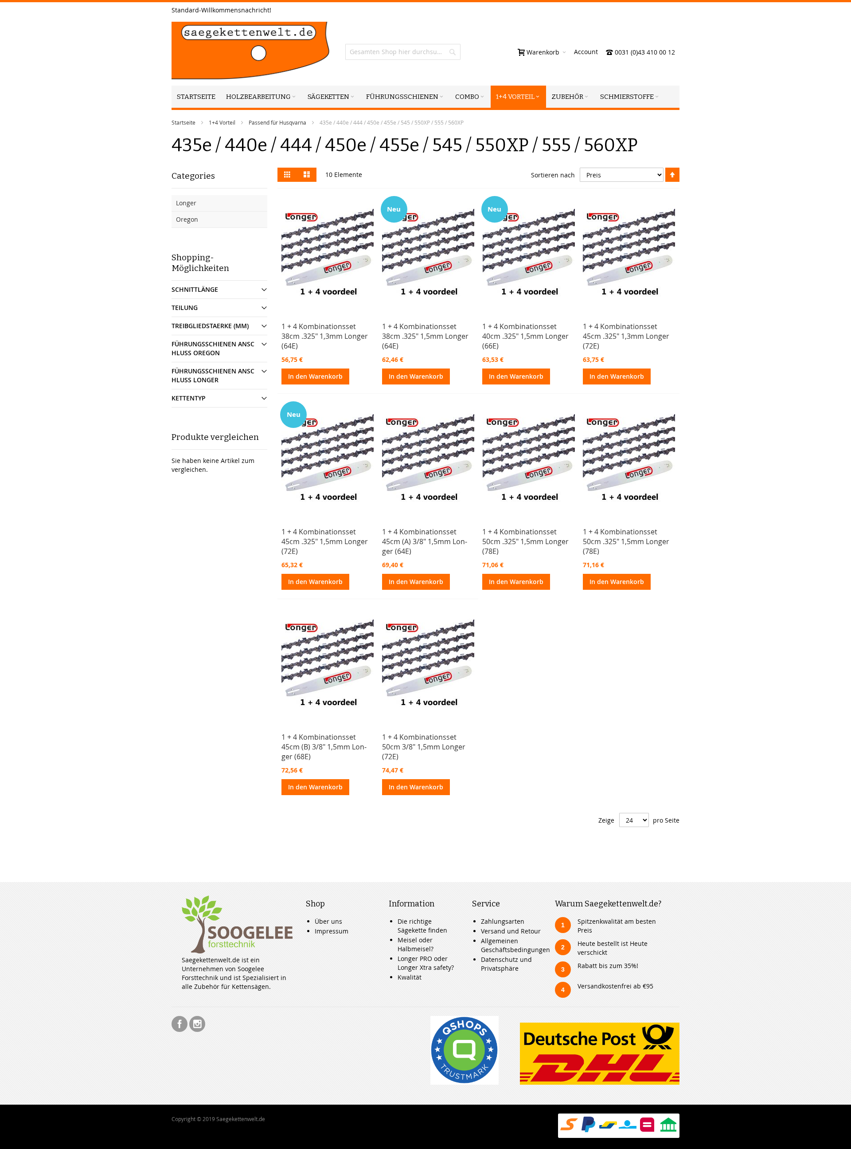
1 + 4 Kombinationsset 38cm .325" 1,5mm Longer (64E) (425, 336)
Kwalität (410, 977)
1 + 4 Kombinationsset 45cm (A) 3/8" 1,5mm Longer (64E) (424, 541)
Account (586, 51)
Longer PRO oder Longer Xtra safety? (426, 963)
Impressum (331, 931)
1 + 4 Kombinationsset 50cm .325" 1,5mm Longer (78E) (525, 541)
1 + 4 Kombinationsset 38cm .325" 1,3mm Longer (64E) (324, 336)
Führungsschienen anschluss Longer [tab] (213, 375)
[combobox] (403, 52)
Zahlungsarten (502, 921)
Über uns (328, 921)
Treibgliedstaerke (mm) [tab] (210, 326)
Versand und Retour (511, 931)
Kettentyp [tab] (189, 398)
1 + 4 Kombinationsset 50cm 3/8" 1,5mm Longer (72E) (423, 746)
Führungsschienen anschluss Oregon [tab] (213, 348)
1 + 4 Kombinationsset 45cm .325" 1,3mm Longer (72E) (626, 336)
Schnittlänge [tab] (195, 289)
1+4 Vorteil (222, 122)
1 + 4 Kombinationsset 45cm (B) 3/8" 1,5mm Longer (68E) (324, 746)
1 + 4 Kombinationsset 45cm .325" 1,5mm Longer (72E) (324, 541)
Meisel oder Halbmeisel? (415, 944)
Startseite (183, 122)
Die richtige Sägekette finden (422, 925)
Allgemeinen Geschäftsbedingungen (515, 945)
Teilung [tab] (185, 307)
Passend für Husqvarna (277, 122)
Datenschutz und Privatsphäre (506, 964)
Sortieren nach (553, 175)
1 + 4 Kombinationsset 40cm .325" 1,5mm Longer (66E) (525, 336)
